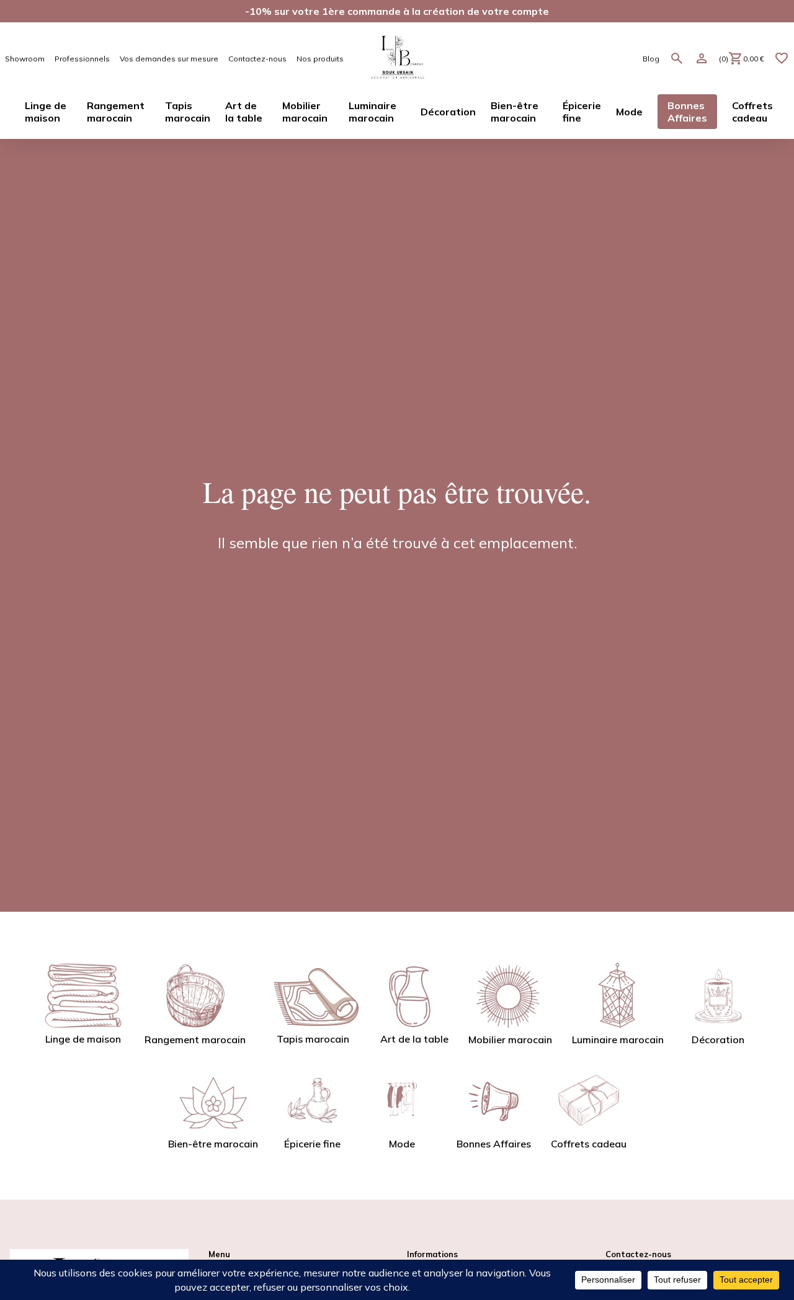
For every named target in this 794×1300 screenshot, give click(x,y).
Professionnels (82, 58)
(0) (741, 58)
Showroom (25, 58)
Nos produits (320, 58)
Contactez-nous (257, 58)
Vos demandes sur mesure (169, 58)
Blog (651, 58)
